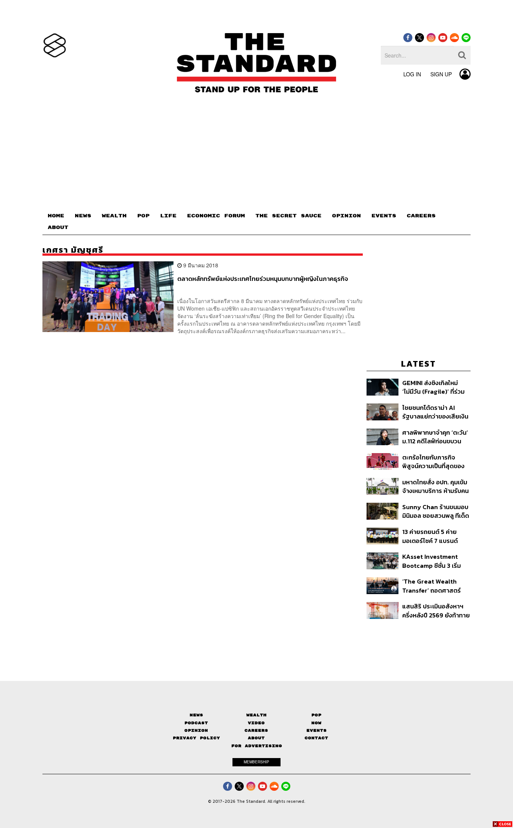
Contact (316, 738)
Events (316, 730)
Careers (256, 730)
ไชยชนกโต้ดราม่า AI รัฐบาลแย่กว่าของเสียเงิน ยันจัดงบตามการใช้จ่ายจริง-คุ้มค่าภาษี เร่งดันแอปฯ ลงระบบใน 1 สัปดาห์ (435, 411)
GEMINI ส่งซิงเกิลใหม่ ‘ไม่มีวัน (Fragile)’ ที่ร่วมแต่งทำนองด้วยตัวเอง (433, 387)
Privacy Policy (196, 738)
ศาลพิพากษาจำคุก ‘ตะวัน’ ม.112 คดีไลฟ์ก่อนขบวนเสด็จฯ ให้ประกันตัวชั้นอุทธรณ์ (435, 436)
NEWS (83, 215)
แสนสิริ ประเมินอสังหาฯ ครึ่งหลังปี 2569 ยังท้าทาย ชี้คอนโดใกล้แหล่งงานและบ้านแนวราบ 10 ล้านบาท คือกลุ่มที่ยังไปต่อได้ (436, 610)
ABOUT (58, 227)
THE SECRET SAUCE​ (288, 215)
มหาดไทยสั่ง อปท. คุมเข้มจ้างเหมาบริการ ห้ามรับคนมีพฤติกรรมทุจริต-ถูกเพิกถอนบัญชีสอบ (435, 486)
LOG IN (412, 74)
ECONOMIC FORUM (216, 215)
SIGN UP (441, 74)
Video (256, 723)
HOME (56, 215)
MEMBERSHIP (256, 761)
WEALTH (114, 215)
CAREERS (421, 215)
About (256, 738)
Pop (316, 715)
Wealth (256, 715)
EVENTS (383, 215)
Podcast (196, 723)
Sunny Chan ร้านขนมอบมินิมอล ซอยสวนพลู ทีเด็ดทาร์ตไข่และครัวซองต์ (435, 511)
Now (316, 723)
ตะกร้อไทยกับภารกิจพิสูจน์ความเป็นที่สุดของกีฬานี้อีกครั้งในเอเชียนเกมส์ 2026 (433, 461)
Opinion (196, 730)
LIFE (168, 215)
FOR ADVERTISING (256, 746)
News (196, 715)
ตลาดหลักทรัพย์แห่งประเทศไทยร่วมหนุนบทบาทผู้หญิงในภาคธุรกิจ (262, 279)
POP (143, 215)
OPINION (346, 215)
